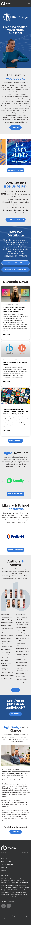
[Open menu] (29, 3)
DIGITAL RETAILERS (15, 262)
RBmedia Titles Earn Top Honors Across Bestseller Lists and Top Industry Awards (15, 412)
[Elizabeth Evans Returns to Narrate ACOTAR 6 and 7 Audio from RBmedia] (15, 294)
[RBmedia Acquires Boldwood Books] (15, 349)
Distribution (6, 861)
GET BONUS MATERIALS (15, 220)
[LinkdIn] (3, 906)
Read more (6, 334)
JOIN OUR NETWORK (15, 494)
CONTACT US (15, 127)
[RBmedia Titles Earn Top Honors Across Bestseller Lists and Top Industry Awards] (15, 396)
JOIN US (15, 690)
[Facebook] (9, 906)
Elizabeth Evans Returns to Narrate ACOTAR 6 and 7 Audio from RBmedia (14, 309)
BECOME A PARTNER (15, 550)
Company (5, 867)
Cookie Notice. (9, 918)
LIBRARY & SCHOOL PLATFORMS (15, 269)
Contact (4, 870)
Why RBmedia (7, 864)
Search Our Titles (15, 170)
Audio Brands (6, 858)
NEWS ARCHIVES (15, 440)
